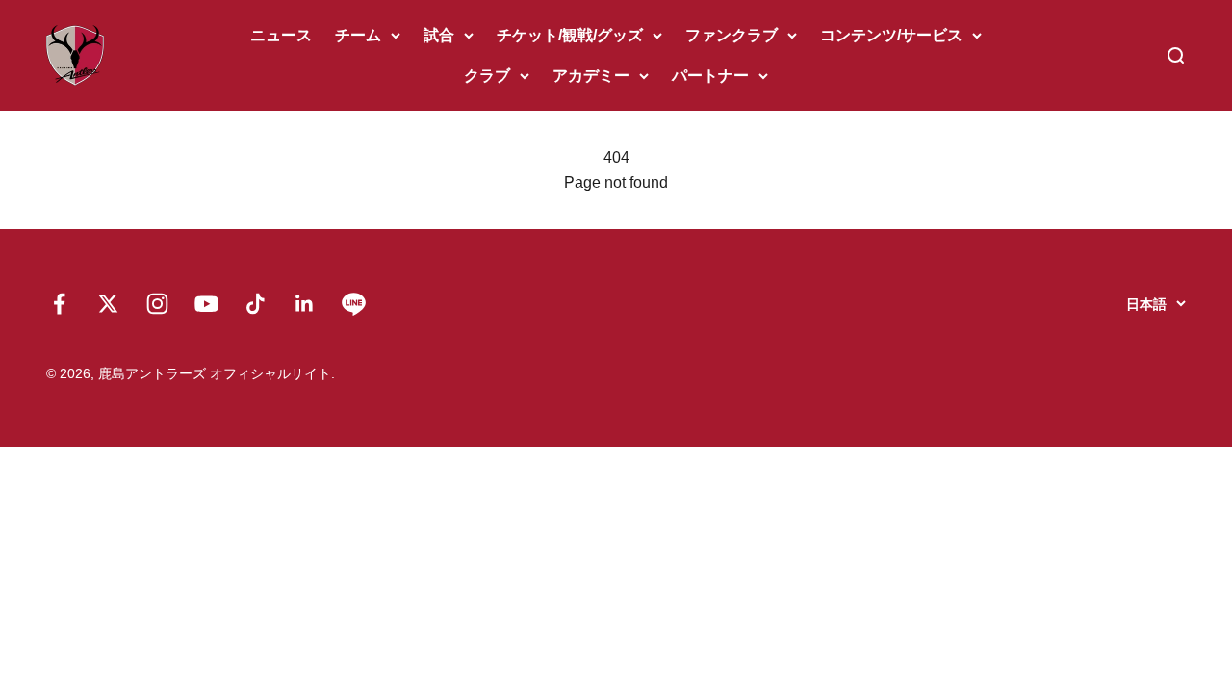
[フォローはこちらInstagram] (157, 304)
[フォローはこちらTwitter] (108, 304)
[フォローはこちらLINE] (354, 304)
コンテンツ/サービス (891, 35)
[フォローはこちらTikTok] (256, 304)
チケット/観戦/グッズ (570, 35)
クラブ (487, 75)
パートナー (710, 75)
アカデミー (590, 75)
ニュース (281, 35)
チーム (358, 35)
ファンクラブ (731, 35)
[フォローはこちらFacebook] (59, 304)
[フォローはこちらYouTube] (206, 304)
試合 (439, 35)
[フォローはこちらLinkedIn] (305, 304)
